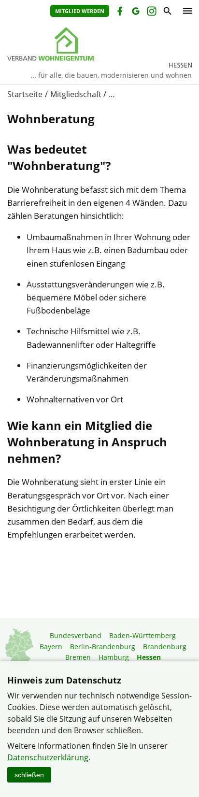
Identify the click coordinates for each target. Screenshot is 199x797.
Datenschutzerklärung (47, 757)
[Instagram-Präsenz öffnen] (151, 12)
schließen (29, 775)
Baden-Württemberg (142, 635)
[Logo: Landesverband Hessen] (99, 44)
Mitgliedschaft (75, 94)
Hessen (149, 657)
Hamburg (114, 657)
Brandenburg (164, 646)
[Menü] (185, 10)
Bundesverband (75, 635)
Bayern (51, 646)
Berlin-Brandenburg (102, 646)
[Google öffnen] (135, 12)
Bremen (78, 657)
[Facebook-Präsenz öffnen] (119, 12)
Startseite (25, 94)
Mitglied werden (79, 10)
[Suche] (167, 12)
